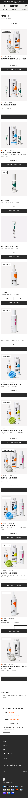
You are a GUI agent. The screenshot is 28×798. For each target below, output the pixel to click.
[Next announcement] (26, 2)
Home (2, 18)
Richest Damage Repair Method (11, 152)
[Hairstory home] (14, 6)
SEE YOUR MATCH (14, 723)
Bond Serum (5, 200)
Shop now (16, 2)
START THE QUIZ (6, 731)
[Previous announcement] (1, 2)
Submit (25, 771)
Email (4, 771)
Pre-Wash (4, 292)
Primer (3, 338)
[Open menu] (2, 6)
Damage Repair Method (8, 105)
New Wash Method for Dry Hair (11, 384)
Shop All (5, 9)
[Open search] (5, 6)
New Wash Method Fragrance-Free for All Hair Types (14, 667)
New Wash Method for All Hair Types (13, 59)
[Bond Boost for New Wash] (14, 229)
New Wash (14, 9)
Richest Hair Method (8, 525)
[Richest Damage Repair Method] (14, 135)
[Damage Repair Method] (14, 88)
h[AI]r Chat (23, 9)
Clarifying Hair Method (9, 573)
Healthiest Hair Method (9, 478)
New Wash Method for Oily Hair (11, 430)
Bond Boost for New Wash (9, 246)
